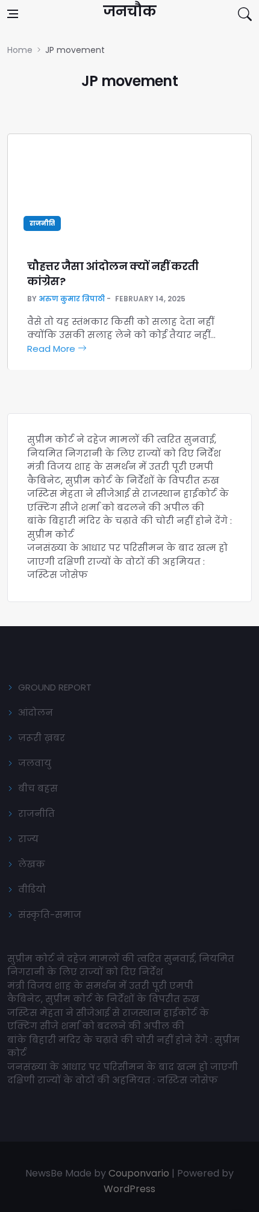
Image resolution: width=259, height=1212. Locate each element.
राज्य (28, 838)
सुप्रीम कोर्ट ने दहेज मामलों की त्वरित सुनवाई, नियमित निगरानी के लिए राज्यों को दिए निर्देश (124, 446)
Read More (52, 348)
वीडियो (32, 889)
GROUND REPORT (55, 687)
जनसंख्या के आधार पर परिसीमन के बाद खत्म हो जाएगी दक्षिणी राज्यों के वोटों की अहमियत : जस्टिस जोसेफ (127, 561)
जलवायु (34, 763)
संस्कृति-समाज (49, 914)
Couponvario (138, 1173)
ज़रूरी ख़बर (41, 737)
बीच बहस (38, 788)
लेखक (31, 864)
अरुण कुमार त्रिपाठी (72, 299)
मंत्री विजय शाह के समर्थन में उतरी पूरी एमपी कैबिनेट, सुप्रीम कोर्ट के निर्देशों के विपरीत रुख (123, 473)
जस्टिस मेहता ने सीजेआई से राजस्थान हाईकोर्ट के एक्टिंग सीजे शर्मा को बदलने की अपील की (128, 500)
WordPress (129, 1189)
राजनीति (42, 223)
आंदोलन (35, 712)
